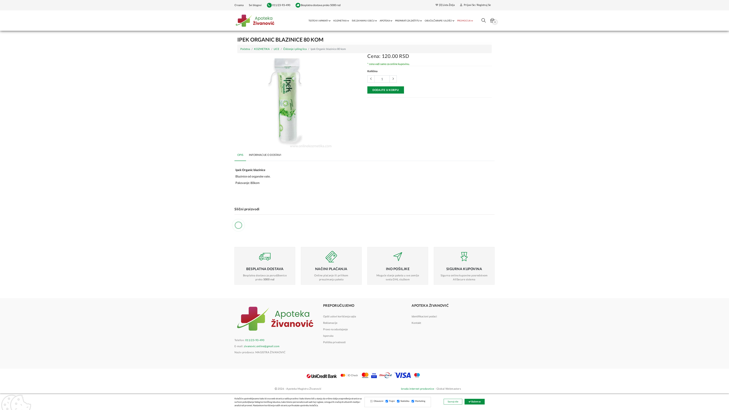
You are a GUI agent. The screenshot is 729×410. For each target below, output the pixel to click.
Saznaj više (453, 401)
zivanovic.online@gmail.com (261, 346)
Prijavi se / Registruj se (477, 4)
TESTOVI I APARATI (318, 20)
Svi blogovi (255, 5)
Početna (245, 48)
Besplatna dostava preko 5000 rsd (320, 5)
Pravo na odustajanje (335, 329)
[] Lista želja (447, 4)
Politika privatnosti (334, 342)
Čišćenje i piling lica (295, 48)
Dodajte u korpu (385, 89)
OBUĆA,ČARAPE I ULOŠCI (438, 20)
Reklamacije (330, 322)
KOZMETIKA (340, 20)
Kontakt (416, 322)
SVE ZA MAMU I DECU (363, 20)
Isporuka (328, 335)
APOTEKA (385, 20)
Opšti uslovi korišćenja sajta (339, 316)
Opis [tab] (240, 154)
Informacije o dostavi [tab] (265, 154)
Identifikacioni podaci (424, 316)
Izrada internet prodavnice (417, 388)
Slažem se (476, 401)
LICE (276, 48)
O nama (239, 5)
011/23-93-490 (281, 5)
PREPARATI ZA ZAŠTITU (407, 20)
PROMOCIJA (464, 20)
